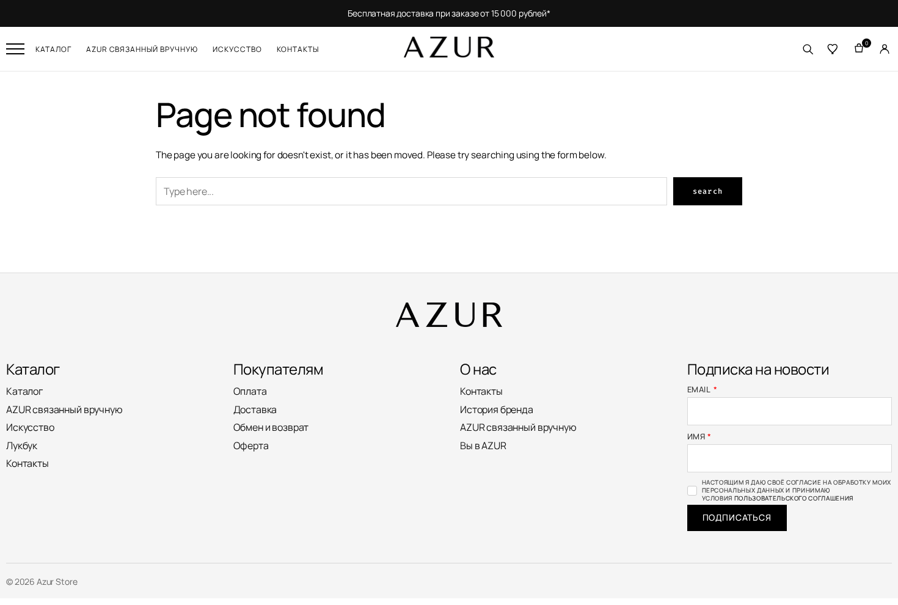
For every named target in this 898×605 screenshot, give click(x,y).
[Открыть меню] (15, 49)
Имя (699, 436)
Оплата (250, 391)
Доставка (255, 409)
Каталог (53, 49)
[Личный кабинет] (884, 49)
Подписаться (737, 517)
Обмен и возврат (271, 427)
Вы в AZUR (483, 445)
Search (708, 191)
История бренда (496, 409)
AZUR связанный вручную (142, 49)
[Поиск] (807, 49)
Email (702, 389)
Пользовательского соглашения (793, 498)
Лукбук (21, 445)
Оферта (251, 445)
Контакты (298, 49)
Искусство (237, 49)
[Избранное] (833, 49)
